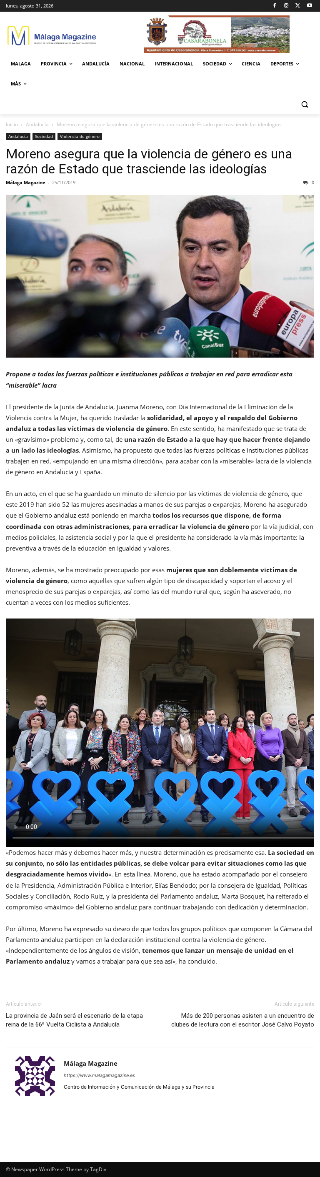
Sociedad (44, 136)
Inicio (12, 124)
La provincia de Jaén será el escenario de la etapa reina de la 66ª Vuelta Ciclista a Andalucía (74, 1020)
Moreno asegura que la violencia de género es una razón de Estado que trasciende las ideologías (149, 161)
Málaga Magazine (25, 182)
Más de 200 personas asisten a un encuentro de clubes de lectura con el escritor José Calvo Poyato (242, 1020)
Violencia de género (80, 136)
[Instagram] (286, 6)
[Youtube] (309, 6)
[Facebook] (275, 6)
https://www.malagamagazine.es (99, 1075)
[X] (297, 6)
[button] (304, 104)
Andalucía (37, 124)
